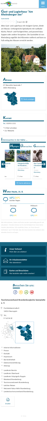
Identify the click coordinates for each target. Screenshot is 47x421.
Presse (6, 351)
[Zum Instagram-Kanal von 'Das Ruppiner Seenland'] (21, 293)
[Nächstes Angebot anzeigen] (44, 164)
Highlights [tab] (14, 146)
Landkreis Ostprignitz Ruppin (15, 376)
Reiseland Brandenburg (12, 379)
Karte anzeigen (28, 99)
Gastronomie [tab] (39, 146)
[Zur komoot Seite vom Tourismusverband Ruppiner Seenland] (26, 293)
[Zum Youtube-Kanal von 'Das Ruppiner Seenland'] (31, 293)
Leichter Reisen (9, 385)
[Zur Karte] (17, 333)
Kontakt (7, 354)
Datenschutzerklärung (12, 363)
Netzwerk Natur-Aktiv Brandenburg (17, 388)
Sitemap (7, 366)
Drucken (7, 403)
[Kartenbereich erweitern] (44, 148)
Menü (43, 6)
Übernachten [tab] (26, 146)
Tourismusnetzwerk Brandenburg (16, 382)
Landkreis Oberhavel (11, 373)
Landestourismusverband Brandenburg (18, 392)
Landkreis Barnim (10, 370)
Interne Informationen (12, 348)
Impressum (8, 357)
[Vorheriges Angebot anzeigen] (3, 164)
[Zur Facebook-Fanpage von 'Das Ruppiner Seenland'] (15, 293)
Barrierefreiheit (9, 360)
